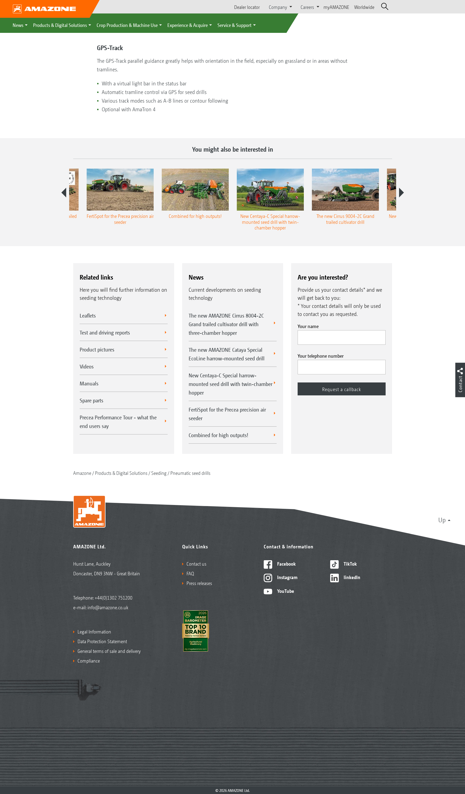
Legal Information (94, 631)
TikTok (350, 563)
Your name (308, 325)
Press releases (199, 582)
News (18, 24)
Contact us (196, 563)
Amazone (82, 472)
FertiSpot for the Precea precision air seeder (227, 414)
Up (442, 519)
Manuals (89, 383)
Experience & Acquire (187, 24)
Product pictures (97, 349)
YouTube (285, 590)
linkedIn (351, 576)
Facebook (286, 563)
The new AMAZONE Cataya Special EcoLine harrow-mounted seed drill (227, 354)
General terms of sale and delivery (109, 650)
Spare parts (91, 400)
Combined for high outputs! (218, 435)
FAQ (190, 573)
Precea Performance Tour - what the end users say (118, 422)
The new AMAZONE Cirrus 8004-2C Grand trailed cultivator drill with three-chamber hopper (226, 324)
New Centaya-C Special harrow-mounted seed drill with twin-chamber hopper (230, 383)
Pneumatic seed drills (190, 472)
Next (401, 192)
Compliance (89, 660)
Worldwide (364, 6)
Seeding (159, 472)
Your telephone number (321, 355)
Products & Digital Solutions (60, 24)
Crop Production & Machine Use (127, 24)
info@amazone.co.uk (107, 607)
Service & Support (234, 24)
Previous (63, 192)
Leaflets (88, 315)
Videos (87, 366)
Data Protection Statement (102, 641)
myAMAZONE (336, 6)
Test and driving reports (105, 332)
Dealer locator (247, 6)
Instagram (286, 576)
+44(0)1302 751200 (113, 597)
